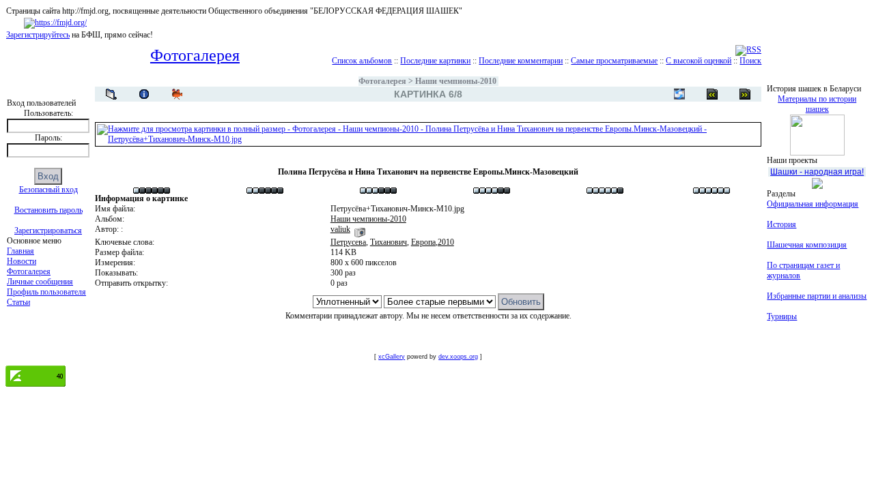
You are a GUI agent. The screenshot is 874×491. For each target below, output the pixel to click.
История (781, 224)
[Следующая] (712, 94)
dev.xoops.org (458, 356)
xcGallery (391, 356)
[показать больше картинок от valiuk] (359, 229)
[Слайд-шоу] (176, 94)
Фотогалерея (29, 271)
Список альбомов (362, 60)
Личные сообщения (40, 281)
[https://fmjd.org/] (55, 22)
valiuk (340, 229)
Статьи (18, 302)
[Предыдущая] (745, 94)
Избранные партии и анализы (816, 296)
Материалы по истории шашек (817, 104)
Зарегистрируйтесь (38, 35)
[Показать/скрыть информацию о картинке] (144, 94)
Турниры (782, 316)
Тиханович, (389, 242)
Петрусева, (349, 242)
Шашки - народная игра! (817, 172)
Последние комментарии (521, 60)
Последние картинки (435, 60)
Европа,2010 (432, 242)
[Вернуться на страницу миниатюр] (111, 94)
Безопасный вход (48, 189)
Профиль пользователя (46, 292)
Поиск (750, 60)
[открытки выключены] (679, 94)
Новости (21, 261)
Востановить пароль (48, 210)
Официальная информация (812, 204)
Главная (20, 251)
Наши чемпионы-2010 (455, 81)
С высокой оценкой (698, 60)
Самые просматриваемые (614, 60)
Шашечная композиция (807, 245)
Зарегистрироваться (48, 230)
